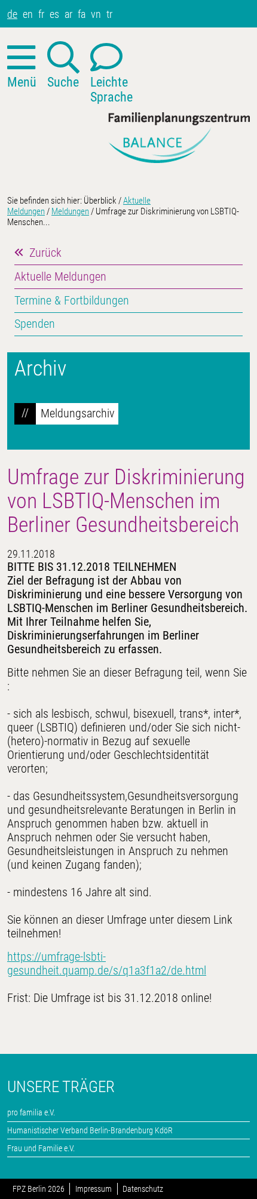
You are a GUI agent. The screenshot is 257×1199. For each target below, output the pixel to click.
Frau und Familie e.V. (41, 1148)
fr (41, 14)
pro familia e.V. (31, 1112)
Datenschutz (143, 1189)
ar (68, 14)
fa (81, 14)
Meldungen (70, 211)
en (28, 14)
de (12, 14)
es (54, 14)
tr (109, 14)
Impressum (93, 1189)
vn (96, 14)
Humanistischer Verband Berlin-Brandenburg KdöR (90, 1130)
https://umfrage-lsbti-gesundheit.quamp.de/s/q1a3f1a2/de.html (106, 963)
